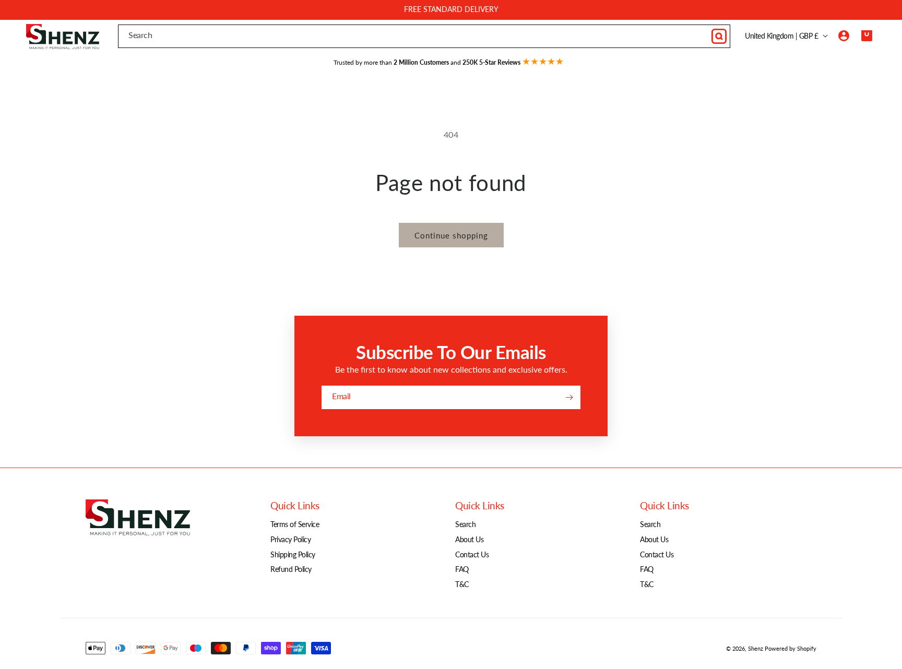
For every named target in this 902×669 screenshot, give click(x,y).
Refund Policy (291, 569)
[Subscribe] (568, 397)
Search (465, 524)
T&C (462, 584)
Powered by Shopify (790, 648)
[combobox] (424, 36)
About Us (469, 539)
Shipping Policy (292, 554)
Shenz (755, 648)
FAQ (462, 569)
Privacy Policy (290, 539)
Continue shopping (451, 235)
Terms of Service (294, 524)
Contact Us (472, 554)
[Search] (718, 36)
